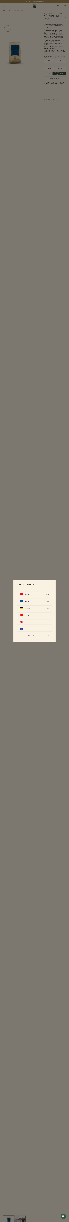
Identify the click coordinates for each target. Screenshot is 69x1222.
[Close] (52, 584)
